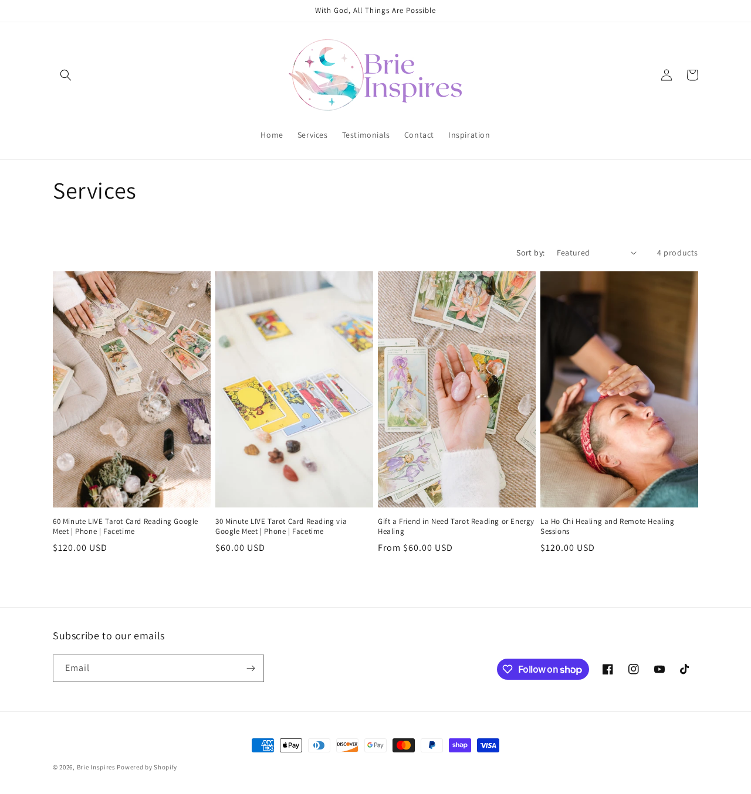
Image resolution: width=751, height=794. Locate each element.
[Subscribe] (250, 668)
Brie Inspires (96, 767)
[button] (66, 75)
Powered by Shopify (147, 767)
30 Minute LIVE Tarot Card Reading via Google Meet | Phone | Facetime (281, 526)
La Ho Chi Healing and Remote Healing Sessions (607, 526)
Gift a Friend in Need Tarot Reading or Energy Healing (456, 526)
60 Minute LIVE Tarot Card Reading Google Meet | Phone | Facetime (125, 526)
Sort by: (530, 252)
